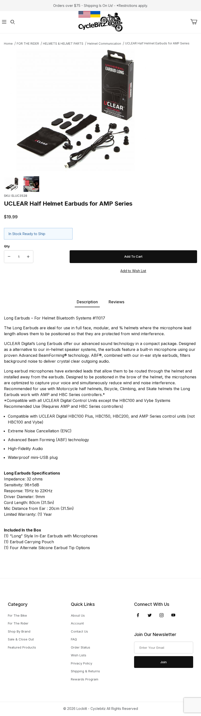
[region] (100, 184)
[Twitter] (150, 615)
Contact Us (79, 631)
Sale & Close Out (21, 639)
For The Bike (17, 615)
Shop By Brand (19, 631)
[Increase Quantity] (28, 257)
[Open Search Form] (12, 22)
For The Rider (18, 623)
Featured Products (22, 647)
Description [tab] (87, 301)
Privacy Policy (81, 663)
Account (77, 623)
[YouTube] (173, 615)
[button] (12, 184)
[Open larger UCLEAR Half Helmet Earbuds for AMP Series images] (100, 110)
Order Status (80, 647)
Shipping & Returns (85, 671)
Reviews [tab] (116, 301)
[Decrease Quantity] (9, 257)
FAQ (74, 639)
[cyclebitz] (100, 22)
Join (163, 662)
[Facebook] (138, 615)
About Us (78, 615)
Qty (7, 246)
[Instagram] (161, 615)
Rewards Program (84, 679)
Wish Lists (78, 655)
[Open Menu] (4, 22)
